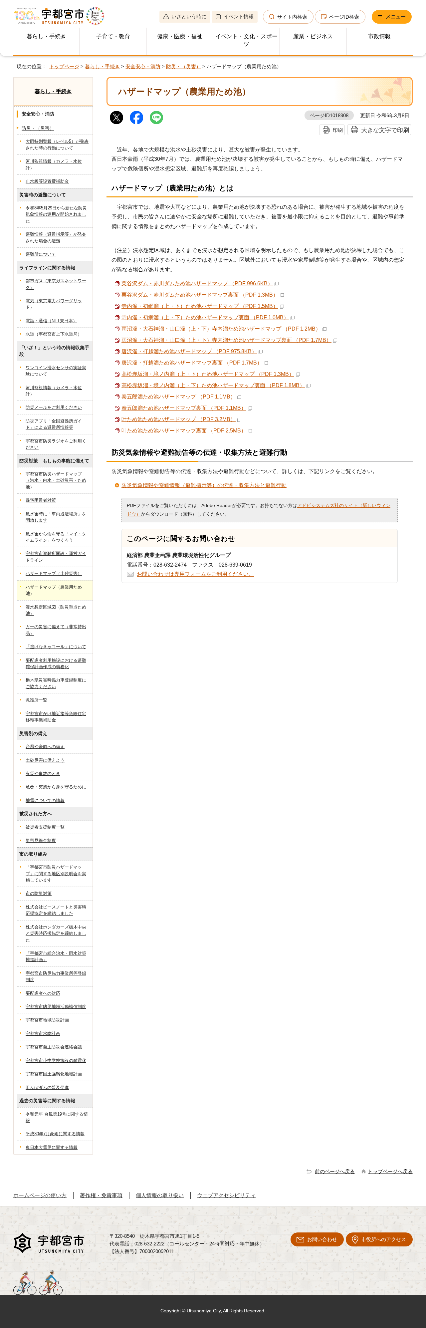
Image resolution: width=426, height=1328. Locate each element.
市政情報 (379, 36)
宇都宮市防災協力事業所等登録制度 (56, 976)
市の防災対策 (39, 893)
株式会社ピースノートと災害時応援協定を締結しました (56, 910)
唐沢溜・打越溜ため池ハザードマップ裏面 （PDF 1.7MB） (191, 363)
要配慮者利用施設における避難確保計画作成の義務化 (56, 663)
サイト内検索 (292, 17)
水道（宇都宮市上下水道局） (54, 334)
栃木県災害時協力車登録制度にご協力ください (56, 683)
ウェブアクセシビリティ (226, 1195)
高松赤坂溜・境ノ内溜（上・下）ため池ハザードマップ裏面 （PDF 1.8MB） (213, 385)
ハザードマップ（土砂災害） (54, 573)
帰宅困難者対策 (41, 500)
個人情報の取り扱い (160, 1195)
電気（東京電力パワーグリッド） (54, 304)
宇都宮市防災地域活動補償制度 (56, 1006)
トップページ (64, 66)
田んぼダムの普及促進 (47, 1087)
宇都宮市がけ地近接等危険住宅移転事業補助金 (56, 716)
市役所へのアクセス (383, 1239)
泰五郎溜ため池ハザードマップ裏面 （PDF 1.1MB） (183, 408)
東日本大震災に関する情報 (52, 1147)
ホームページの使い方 (40, 1195)
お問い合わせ (322, 1239)
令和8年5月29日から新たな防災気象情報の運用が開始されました (56, 214)
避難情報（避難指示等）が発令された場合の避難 (56, 237)
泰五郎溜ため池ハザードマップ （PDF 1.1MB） (178, 396)
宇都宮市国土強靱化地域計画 (54, 1073)
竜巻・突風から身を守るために (56, 786)
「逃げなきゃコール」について (56, 646)
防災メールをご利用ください (54, 407)
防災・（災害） (183, 66)
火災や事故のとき (43, 773)
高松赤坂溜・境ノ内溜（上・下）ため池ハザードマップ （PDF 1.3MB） (207, 374)
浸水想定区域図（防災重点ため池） (56, 610)
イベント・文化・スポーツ (246, 40)
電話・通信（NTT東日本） (51, 320)
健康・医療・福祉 (179, 36)
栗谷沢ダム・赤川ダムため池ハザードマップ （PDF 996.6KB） (197, 283)
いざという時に (188, 16)
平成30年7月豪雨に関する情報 (55, 1133)
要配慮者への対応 (43, 993)
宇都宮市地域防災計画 (47, 1019)
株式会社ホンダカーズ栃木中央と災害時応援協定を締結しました (56, 933)
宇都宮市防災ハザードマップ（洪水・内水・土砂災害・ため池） (56, 480)
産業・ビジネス (313, 36)
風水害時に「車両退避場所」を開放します (56, 517)
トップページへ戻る (390, 1171)
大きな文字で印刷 (385, 130)
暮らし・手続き (46, 36)
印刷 (338, 130)
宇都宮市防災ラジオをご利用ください (56, 444)
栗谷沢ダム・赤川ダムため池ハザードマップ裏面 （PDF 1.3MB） (199, 295)
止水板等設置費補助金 (47, 181)
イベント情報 (239, 16)
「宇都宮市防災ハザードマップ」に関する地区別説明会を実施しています (56, 874)
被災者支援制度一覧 (45, 827)
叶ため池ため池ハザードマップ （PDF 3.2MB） (178, 419)
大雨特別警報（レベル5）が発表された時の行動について (57, 144)
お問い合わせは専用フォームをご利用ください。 (195, 574)
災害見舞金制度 (41, 840)
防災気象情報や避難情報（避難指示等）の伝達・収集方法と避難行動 (204, 485)
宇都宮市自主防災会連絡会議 (54, 1046)
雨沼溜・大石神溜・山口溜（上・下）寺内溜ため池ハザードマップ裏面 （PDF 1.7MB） (226, 340)
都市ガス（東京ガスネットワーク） (56, 284)
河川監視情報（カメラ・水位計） (54, 164)
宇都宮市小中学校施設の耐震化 (56, 1060)
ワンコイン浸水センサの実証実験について (56, 371)
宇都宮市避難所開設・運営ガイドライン (56, 556)
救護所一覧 (36, 699)
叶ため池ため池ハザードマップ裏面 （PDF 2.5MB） (183, 430)
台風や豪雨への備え (45, 746)
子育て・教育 (113, 36)
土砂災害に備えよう (45, 760)
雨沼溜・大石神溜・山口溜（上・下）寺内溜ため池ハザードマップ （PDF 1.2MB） (221, 329)
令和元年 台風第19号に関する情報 (57, 1117)
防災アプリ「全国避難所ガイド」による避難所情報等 (54, 424)
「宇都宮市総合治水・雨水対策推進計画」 (56, 956)
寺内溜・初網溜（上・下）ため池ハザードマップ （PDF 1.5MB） (199, 306)
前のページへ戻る (335, 1171)
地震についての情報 (45, 800)
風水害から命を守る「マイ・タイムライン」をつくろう (56, 537)
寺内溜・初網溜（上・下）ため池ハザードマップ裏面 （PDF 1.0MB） (205, 317)
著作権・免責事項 (101, 1195)
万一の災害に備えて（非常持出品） (56, 630)
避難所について (41, 254)
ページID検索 (344, 17)
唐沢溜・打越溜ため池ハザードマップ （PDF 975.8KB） (189, 351)
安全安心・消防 (142, 66)
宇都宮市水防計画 (43, 1033)
